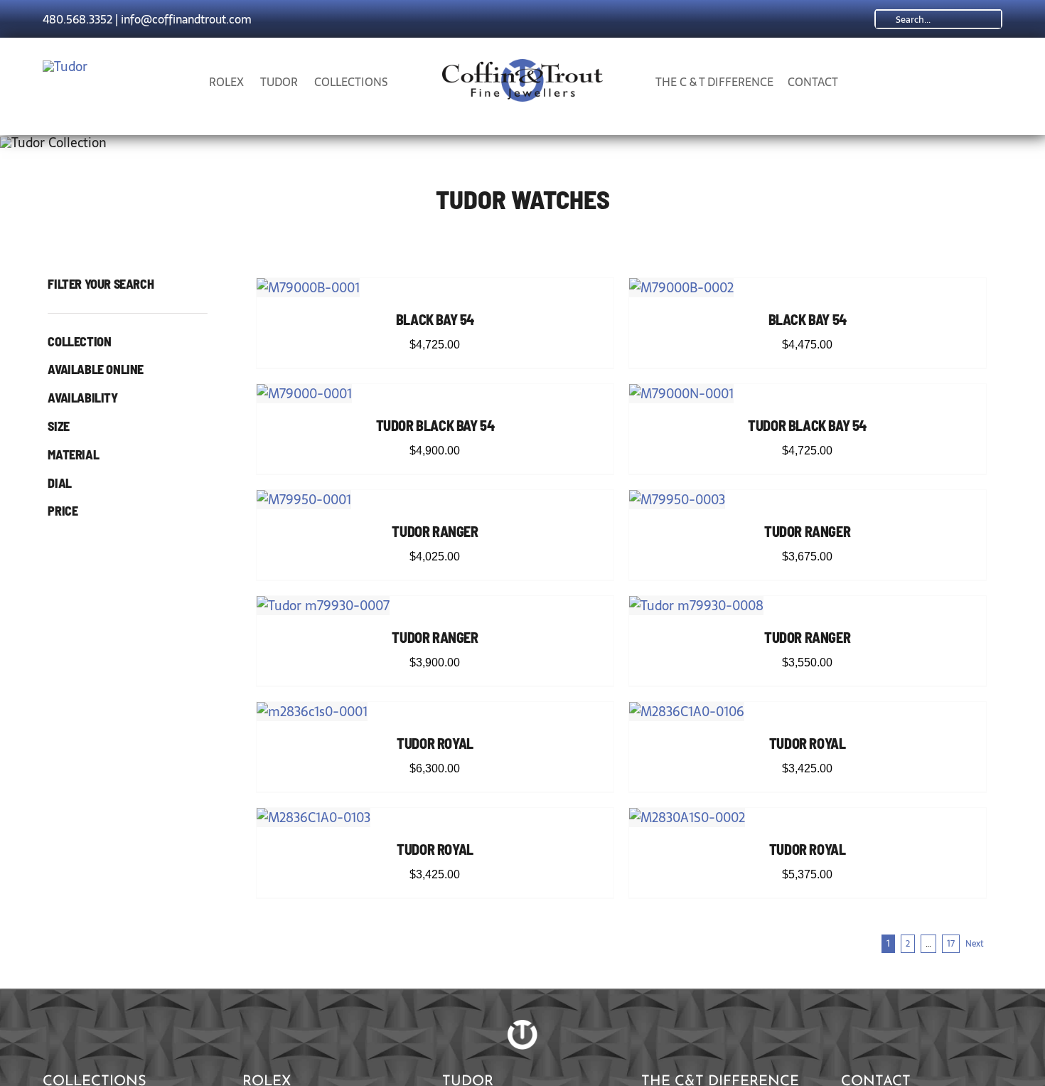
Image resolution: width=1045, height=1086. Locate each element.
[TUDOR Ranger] (304, 499)
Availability (82, 398)
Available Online (96, 370)
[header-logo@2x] (523, 65)
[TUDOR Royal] (312, 711)
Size (58, 427)
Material (73, 455)
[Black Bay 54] (308, 287)
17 (951, 944)
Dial (59, 484)
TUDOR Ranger (435, 531)
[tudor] (65, 66)
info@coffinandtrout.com (186, 19)
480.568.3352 (77, 19)
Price (62, 511)
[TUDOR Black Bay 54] (304, 393)
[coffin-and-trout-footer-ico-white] (522, 1026)
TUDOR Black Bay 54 (435, 425)
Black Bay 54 (435, 319)
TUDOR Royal (435, 743)
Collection (79, 342)
